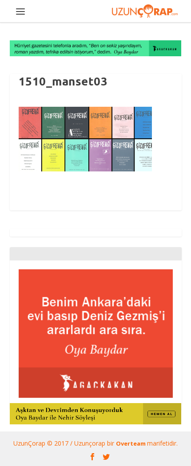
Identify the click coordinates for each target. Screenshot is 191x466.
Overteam (131, 443)
